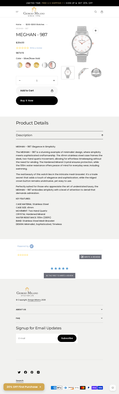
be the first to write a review (59, 275)
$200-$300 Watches (35, 24)
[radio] (19, 65)
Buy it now (26, 100)
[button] (17, 11)
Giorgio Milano (34, 300)
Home (18, 24)
